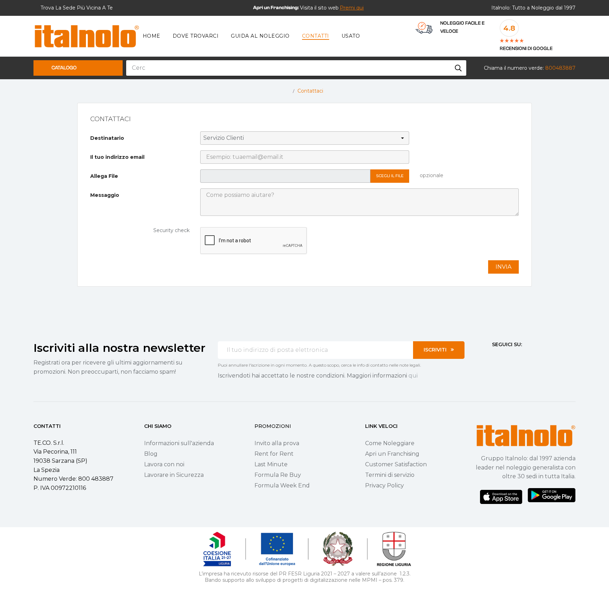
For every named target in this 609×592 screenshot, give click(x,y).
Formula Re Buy (277, 475)
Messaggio (104, 195)
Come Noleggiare (389, 443)
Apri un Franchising (392, 453)
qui (413, 375)
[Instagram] (507, 357)
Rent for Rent (274, 453)
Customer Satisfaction (396, 464)
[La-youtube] (520, 357)
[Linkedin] (533, 357)
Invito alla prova (276, 443)
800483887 (560, 68)
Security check (171, 230)
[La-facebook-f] (495, 357)
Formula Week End (282, 485)
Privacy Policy (384, 485)
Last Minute (271, 464)
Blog (151, 453)
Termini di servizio (389, 475)
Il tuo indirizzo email (117, 157)
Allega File (104, 176)
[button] (352, 8)
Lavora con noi (164, 464)
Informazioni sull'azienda (179, 443)
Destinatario (107, 138)
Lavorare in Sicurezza (174, 475)
